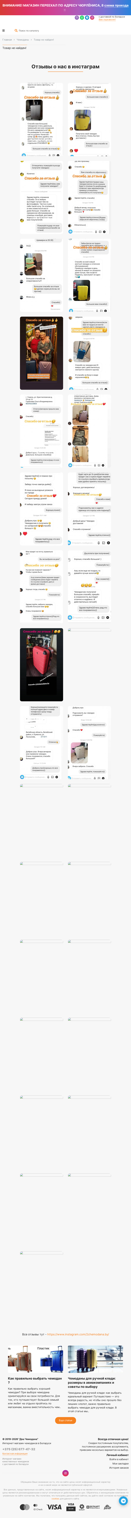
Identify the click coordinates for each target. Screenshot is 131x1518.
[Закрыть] (65, 10)
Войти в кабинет (119, 1459)
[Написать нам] (123, 1500)
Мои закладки (120, 1463)
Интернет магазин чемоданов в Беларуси (26, 1443)
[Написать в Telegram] (87, 18)
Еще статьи (65, 1420)
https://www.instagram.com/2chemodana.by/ (78, 1334)
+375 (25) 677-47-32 (18, 1449)
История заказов (119, 1467)
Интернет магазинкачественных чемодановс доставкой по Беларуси (15, 1461)
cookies (55, 1498)
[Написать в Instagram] (92, 18)
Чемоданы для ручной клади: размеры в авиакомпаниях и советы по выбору (92, 1383)
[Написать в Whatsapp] (82, 18)
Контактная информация (14, 1453)
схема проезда (116, 5)
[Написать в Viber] (76, 18)
